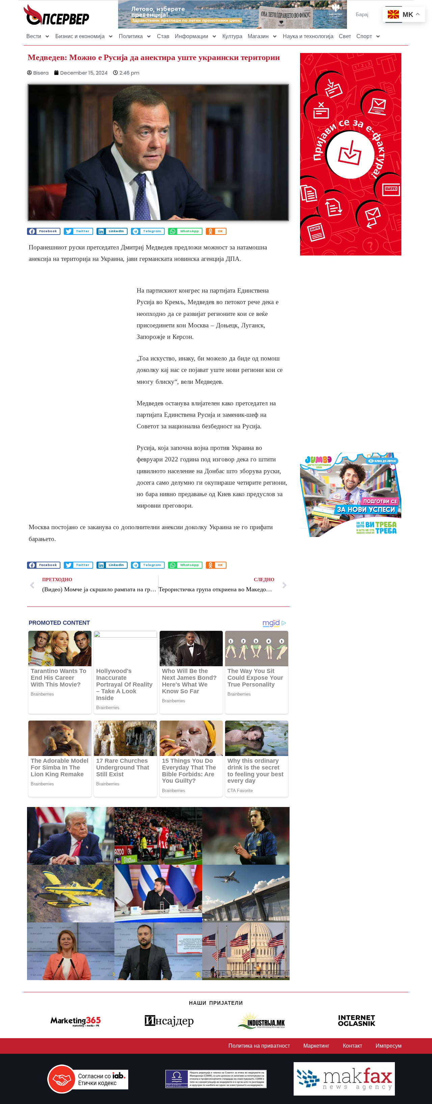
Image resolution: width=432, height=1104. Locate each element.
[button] (43, 231)
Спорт (364, 36)
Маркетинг (316, 1046)
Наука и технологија (308, 36)
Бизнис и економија (80, 36)
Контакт (352, 1046)
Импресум (389, 1046)
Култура (232, 36)
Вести (33, 36)
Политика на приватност (259, 1046)
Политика (131, 36)
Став (163, 36)
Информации (191, 36)
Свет (345, 36)
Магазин (258, 36)
